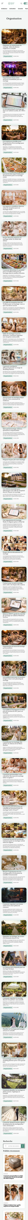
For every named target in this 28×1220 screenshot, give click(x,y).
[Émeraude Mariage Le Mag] (11, 3)
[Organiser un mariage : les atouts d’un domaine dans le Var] (14, 927)
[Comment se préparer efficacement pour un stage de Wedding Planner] (14, 357)
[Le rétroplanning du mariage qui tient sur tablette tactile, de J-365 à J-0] (14, 100)
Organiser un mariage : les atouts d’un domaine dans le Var (13, 937)
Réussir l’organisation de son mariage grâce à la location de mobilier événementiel (12, 873)
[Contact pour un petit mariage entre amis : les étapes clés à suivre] (14, 574)
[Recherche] (21, 3)
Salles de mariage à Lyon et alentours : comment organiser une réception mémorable (13, 335)
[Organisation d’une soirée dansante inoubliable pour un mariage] (14, 68)
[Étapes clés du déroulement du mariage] (14, 543)
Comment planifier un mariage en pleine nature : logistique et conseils (14, 1091)
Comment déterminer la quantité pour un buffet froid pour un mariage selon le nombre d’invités (13, 271)
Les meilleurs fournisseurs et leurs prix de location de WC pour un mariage (14, 711)
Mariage (6, 1173)
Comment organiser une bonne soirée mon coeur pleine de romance (13, 905)
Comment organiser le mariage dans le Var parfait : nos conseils (13, 999)
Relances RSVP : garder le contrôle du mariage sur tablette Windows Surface (14, 615)
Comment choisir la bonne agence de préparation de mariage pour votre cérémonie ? (14, 1124)
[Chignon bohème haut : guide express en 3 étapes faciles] (14, 1192)
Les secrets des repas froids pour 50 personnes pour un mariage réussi (13, 175)
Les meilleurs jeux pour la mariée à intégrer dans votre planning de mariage (14, 678)
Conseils (6, 1203)
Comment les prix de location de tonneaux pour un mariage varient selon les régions (14, 840)
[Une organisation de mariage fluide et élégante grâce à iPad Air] (14, 511)
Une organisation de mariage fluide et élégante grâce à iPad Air (13, 521)
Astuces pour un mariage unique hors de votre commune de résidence (13, 399)
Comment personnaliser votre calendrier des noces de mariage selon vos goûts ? (13, 776)
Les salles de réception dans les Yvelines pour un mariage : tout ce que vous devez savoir (14, 304)
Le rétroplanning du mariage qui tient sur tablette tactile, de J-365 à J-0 (14, 110)
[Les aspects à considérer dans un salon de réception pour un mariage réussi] (14, 197)
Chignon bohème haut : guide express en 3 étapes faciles (12, 1205)
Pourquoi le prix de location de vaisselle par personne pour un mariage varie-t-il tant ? (12, 808)
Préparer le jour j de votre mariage (14, 460)
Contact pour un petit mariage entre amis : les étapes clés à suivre (14, 584)
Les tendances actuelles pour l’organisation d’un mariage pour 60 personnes (13, 143)
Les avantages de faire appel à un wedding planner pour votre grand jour (14, 1060)
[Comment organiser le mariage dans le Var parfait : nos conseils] (14, 989)
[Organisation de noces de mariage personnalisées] (14, 637)
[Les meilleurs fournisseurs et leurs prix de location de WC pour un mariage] (14, 700)
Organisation (8, 56)
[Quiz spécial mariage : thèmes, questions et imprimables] (14, 420)
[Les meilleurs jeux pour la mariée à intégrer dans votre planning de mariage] (14, 668)
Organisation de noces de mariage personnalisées (14, 647)
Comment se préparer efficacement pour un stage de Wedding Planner (12, 367)
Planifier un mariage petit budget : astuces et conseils (14, 1029)
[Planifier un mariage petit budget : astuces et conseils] (14, 1020)
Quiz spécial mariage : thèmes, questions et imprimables (12, 429)
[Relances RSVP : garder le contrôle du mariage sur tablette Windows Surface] (14, 605)
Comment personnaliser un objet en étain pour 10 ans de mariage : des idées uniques (13, 1177)
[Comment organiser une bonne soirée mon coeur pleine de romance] (14, 895)
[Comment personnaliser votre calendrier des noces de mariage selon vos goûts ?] (14, 765)
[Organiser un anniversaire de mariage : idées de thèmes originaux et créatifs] (14, 36)
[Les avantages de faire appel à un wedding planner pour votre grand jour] (14, 1050)
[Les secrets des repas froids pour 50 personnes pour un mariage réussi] (14, 165)
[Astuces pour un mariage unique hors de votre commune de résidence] (14, 388)
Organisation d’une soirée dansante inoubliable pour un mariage (12, 79)
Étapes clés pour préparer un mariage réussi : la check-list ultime (12, 239)
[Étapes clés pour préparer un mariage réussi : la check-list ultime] (14, 228)
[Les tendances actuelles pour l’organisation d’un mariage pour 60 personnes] (14, 132)
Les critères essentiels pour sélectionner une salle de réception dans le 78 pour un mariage (14, 490)
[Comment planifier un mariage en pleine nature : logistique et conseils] (14, 1081)
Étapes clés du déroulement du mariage (13, 553)
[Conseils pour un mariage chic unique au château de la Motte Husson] (14, 733)
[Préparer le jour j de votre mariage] (14, 450)
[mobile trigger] (3, 3)
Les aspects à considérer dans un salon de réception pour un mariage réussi (13, 207)
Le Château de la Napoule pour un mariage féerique (14, 968)
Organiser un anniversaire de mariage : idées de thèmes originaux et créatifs (12, 46)
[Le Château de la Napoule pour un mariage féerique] (14, 958)
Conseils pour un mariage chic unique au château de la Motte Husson (12, 743)
